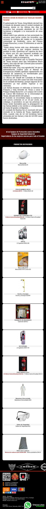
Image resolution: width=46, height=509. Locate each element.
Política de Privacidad (11, 484)
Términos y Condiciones (11, 482)
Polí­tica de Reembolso (11, 485)
